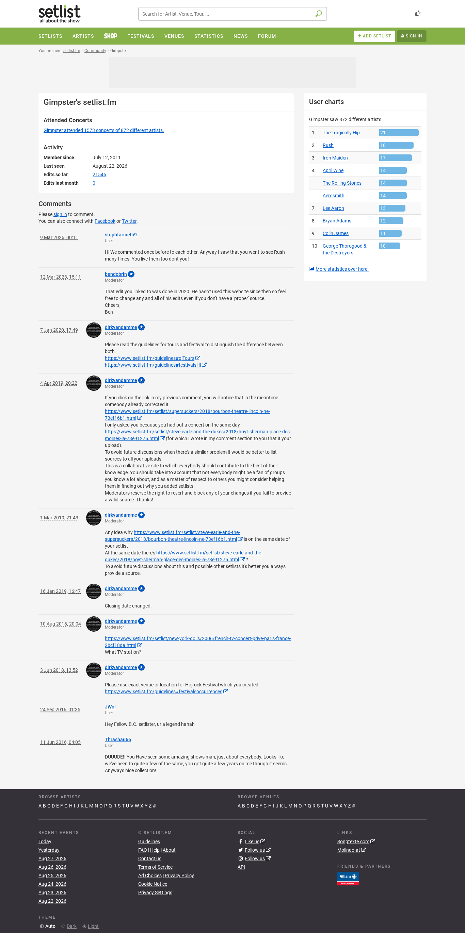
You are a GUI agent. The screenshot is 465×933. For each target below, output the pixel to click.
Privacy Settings (155, 892)
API (241, 867)
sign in (60, 214)
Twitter (129, 221)
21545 (99, 174)
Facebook (105, 221)
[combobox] (232, 14)
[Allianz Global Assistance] (348, 878)
